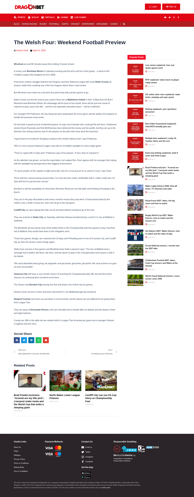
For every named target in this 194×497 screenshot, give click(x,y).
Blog (16, 24)
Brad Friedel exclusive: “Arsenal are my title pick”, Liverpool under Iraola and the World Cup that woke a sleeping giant (29, 401)
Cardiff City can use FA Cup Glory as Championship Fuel (100, 398)
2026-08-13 (151, 130)
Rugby (43, 24)
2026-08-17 (151, 71)
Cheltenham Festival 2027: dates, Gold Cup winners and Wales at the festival (161, 263)
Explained (102, 24)
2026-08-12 (151, 207)
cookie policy (105, 488)
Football (54, 24)
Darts (65, 24)
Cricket (75, 24)
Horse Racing (29, 24)
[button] (124, 24)
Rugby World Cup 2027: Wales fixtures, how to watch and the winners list (159, 218)
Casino (114, 24)
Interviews (88, 24)
